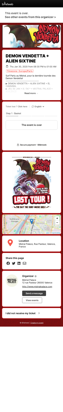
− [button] (57, 222)
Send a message (34, 293)
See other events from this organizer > (30, 17)
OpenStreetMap (56, 233)
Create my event (37, 323)
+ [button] (57, 218)
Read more (30, 93)
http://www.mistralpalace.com (37, 286)
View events (32, 300)
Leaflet (47, 233)
